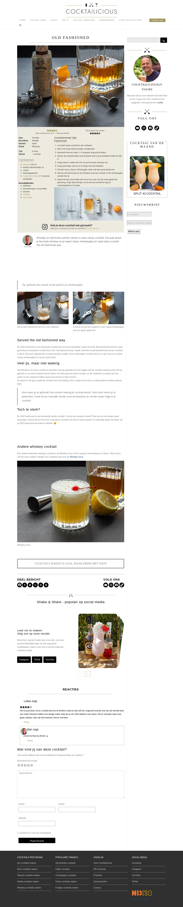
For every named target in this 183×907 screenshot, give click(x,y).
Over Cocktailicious (130, 20)
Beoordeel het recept (27, 761)
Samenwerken (107, 20)
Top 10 (65, 20)
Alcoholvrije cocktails (65, 863)
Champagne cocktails (65, 875)
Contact (97, 888)
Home (22, 20)
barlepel (26, 194)
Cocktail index (38, 20)
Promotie (98, 875)
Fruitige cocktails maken (67, 888)
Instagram (24, 659)
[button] (20, 25)
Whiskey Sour (76, 457)
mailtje (160, 102)
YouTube (50, 659)
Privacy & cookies (140, 899)
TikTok (37, 659)
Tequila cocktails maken (28, 875)
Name (22, 804)
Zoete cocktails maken (66, 881)
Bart (29, 729)
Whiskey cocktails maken (29, 888)
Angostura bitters (31, 176)
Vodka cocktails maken (28, 881)
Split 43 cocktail (147, 193)
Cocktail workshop (84, 20)
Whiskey (27, 164)
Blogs (54, 20)
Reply (26, 722)
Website (22, 818)
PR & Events (100, 869)
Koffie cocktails (62, 869)
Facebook (136, 863)
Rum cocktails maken (27, 869)
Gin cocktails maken (26, 863)
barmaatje (27, 197)
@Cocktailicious (92, 228)
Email (62, 804)
